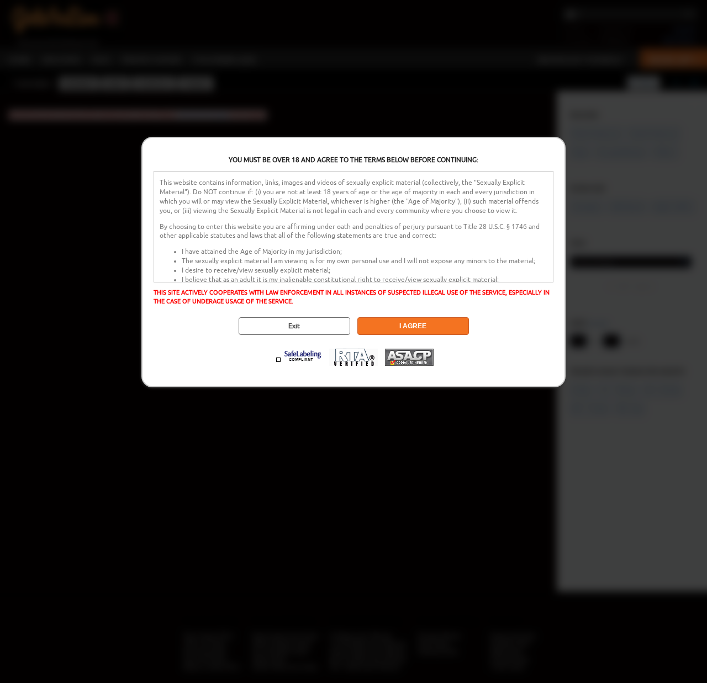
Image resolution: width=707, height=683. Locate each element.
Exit (294, 326)
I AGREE (412, 326)
